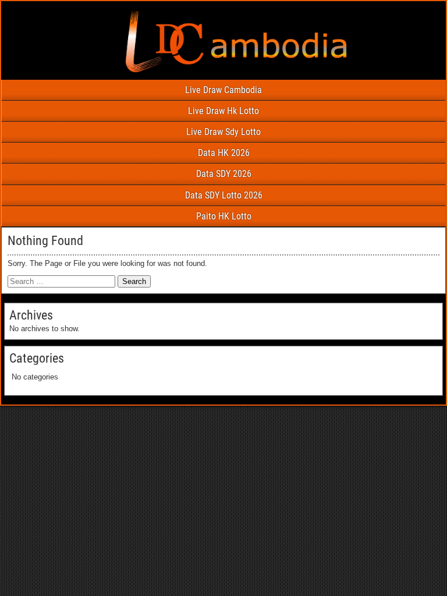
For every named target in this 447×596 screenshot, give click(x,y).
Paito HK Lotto (223, 216)
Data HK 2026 (224, 152)
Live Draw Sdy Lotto (223, 131)
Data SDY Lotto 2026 (223, 195)
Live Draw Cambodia (223, 89)
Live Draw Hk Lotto (223, 110)
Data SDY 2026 (223, 173)
